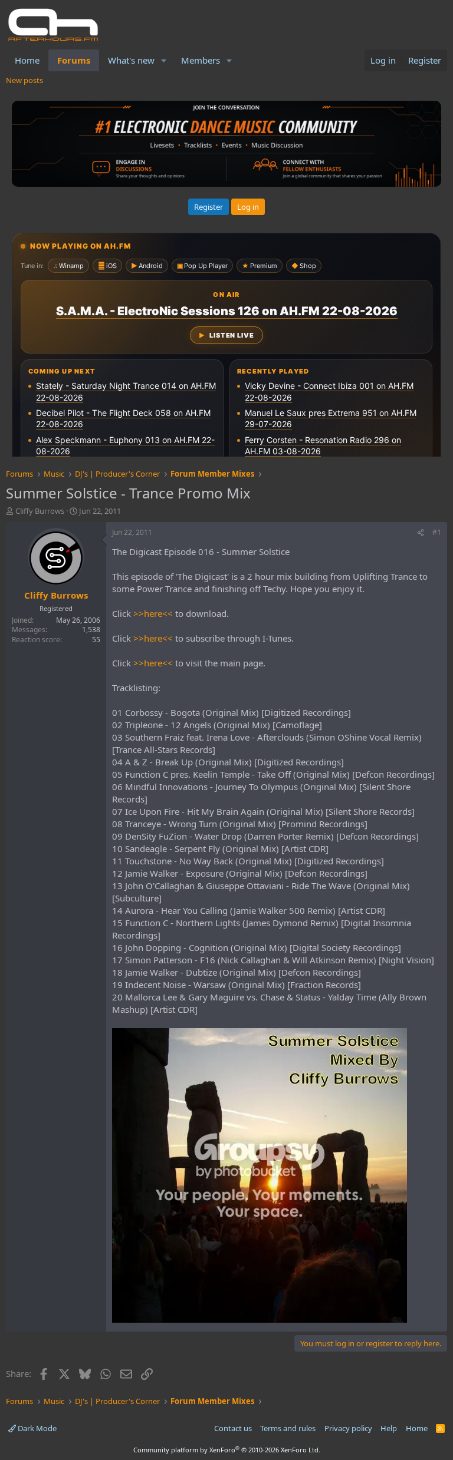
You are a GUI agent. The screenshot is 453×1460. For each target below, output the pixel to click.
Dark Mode (36, 1428)
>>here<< (153, 613)
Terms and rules (288, 1428)
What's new (131, 60)
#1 (436, 532)
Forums (73, 60)
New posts (24, 80)
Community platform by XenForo (226, 1449)
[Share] (420, 533)
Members (200, 60)
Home (27, 60)
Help (388, 1428)
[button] (164, 60)
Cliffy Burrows (39, 511)
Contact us (233, 1428)
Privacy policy (348, 1428)
